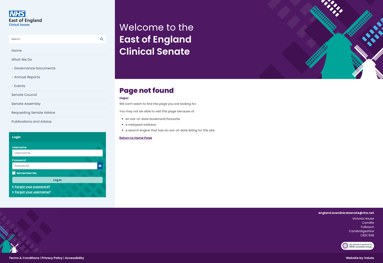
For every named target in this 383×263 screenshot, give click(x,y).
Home (17, 50)
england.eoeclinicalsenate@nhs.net (346, 213)
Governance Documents (34, 68)
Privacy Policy (52, 258)
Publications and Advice (31, 121)
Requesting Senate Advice (33, 112)
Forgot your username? (33, 192)
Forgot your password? (32, 187)
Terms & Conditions (24, 258)
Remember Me (27, 173)
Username (19, 147)
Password (19, 160)
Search (104, 39)
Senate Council (24, 94)
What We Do (22, 59)
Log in (57, 180)
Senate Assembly (26, 103)
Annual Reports (27, 77)
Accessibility (74, 258)
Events (19, 86)
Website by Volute (360, 258)
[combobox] (56, 39)
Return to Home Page (135, 138)
